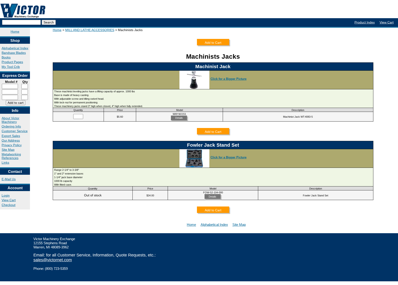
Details (179, 117)
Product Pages (12, 62)
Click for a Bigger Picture (228, 79)
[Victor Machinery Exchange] (23, 10)
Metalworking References (11, 156)
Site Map (8, 149)
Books (6, 57)
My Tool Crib (11, 67)
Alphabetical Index (15, 48)
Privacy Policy (12, 145)
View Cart (387, 22)
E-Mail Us (9, 179)
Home (15, 31)
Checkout (8, 205)
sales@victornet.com (52, 260)
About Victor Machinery (10, 120)
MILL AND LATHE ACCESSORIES (89, 30)
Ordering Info (11, 126)
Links (5, 162)
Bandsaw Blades (14, 53)
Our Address (11, 140)
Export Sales (11, 136)
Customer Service (15, 131)
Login (6, 195)
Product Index (364, 22)
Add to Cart (213, 42)
